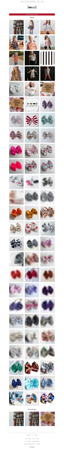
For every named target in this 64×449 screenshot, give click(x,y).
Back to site (38, 443)
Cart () (42, 1)
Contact (38, 1)
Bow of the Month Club (35, 441)
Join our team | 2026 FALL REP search (30, 1)
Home (26, 438)
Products (22, 1)
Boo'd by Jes (29, 441)
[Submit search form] (36, 435)
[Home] (32, 8)
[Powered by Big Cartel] (32, 447)
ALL (25, 441)
